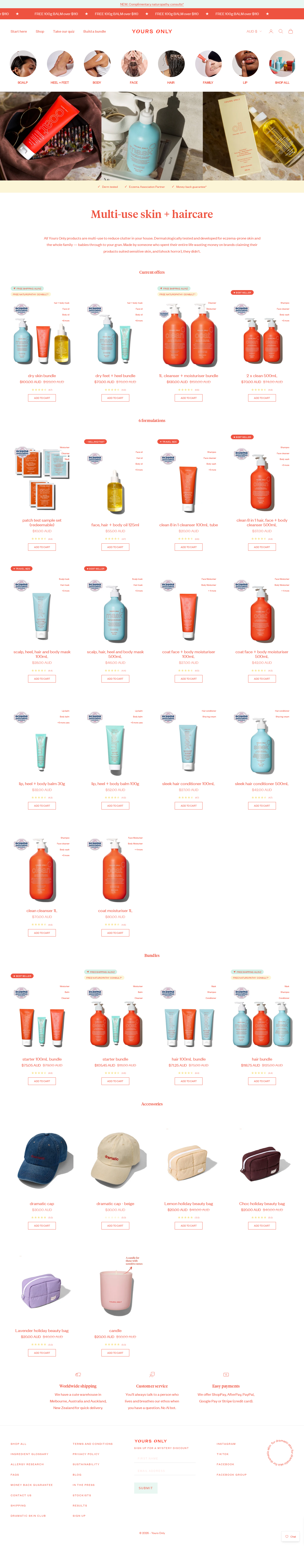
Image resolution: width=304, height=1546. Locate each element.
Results (80, 1505)
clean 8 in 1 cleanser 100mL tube (188, 524)
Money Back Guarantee (32, 1485)
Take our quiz (64, 31)
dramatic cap (42, 1203)
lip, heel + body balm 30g (42, 783)
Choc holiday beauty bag (262, 1203)
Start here (19, 31)
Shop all (19, 1444)
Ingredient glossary (30, 1454)
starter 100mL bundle (42, 1058)
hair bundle (262, 1058)
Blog (77, 1475)
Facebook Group (232, 1475)
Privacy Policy (86, 1454)
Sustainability (86, 1464)
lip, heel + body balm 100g (115, 783)
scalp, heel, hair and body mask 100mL (42, 653)
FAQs (15, 1475)
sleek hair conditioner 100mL (188, 783)
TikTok (223, 1454)
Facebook (226, 1464)
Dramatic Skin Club (28, 1516)
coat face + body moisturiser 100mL (188, 653)
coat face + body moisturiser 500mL (261, 653)
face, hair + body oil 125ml (115, 524)
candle (115, 1330)
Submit (146, 1488)
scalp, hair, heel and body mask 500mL (115, 653)
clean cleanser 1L (41, 910)
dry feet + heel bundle (115, 375)
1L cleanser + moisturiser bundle (188, 375)
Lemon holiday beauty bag (188, 1203)
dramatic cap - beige (115, 1203)
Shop (40, 31)
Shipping (18, 1505)
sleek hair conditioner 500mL (262, 783)
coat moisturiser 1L (115, 910)
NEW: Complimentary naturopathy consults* (152, 4)
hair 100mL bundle (189, 1058)
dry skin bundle (42, 375)
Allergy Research (27, 1464)
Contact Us (21, 1495)
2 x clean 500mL (262, 375)
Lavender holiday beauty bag (42, 1330)
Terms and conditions (93, 1444)
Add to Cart (42, 398)
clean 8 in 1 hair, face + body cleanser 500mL (262, 522)
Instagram (226, 1444)
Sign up (79, 1516)
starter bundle (115, 1058)
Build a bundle (94, 31)
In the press (84, 1485)
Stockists (82, 1495)
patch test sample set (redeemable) (41, 522)
